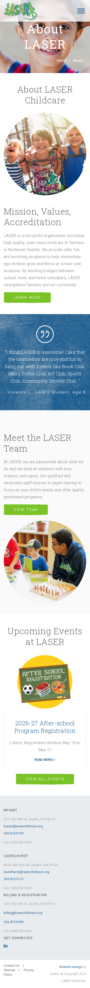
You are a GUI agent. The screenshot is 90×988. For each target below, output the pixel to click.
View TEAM (26, 510)
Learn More (27, 298)
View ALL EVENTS (45, 779)
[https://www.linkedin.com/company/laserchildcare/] (6, 946)
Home (61, 61)
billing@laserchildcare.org (23, 913)
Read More (43, 760)
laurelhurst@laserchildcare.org (26, 872)
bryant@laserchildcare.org (23, 826)
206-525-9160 (14, 833)
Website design (70, 967)
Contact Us (12, 965)
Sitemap (9, 970)
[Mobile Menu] (81, 11)
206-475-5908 (14, 922)
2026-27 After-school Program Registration (45, 727)
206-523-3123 (14, 879)
